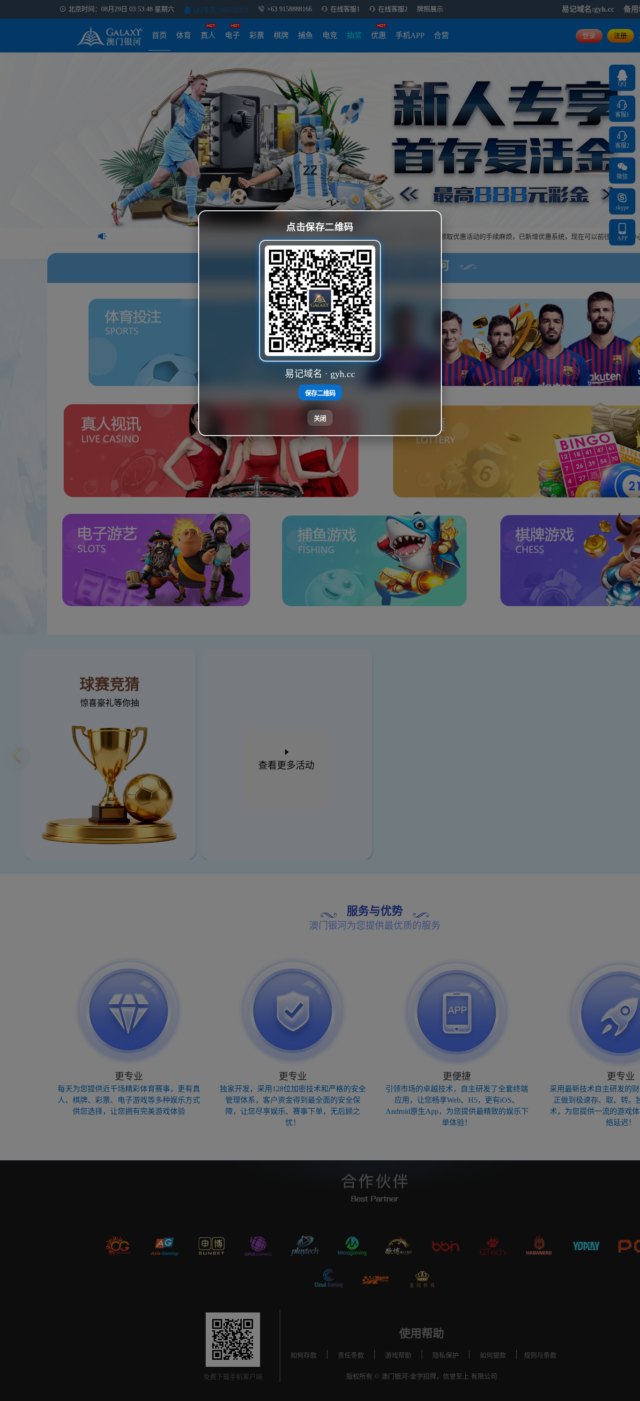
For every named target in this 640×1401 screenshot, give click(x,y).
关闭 (320, 418)
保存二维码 (320, 392)
